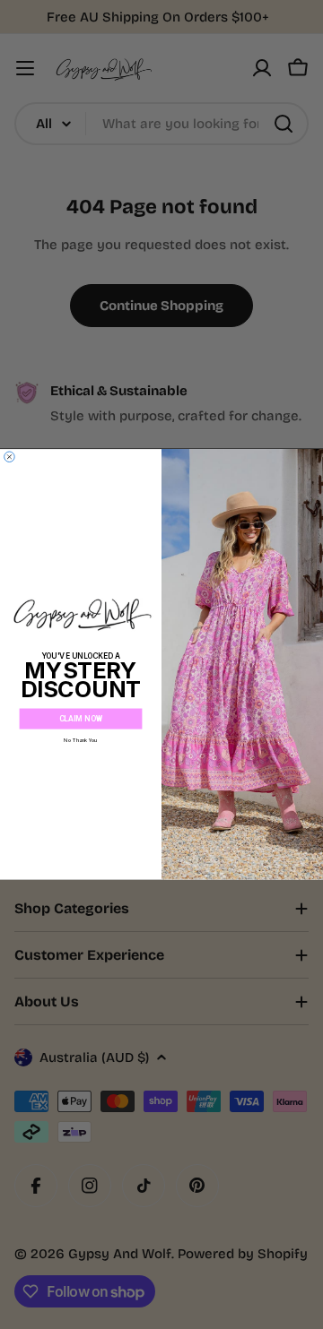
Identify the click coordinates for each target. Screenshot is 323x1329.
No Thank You (80, 740)
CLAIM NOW (81, 718)
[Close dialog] (9, 457)
